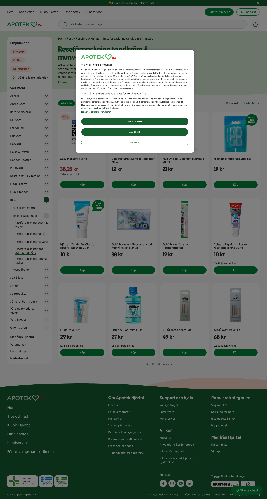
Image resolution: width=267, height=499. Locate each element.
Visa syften (134, 142)
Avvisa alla (134, 132)
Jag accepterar (134, 121)
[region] (135, 101)
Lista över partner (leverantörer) (96, 112)
